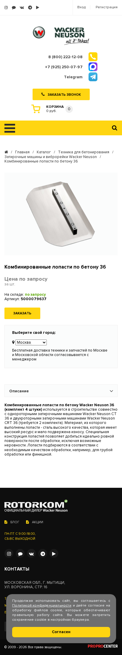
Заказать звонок (64, 94)
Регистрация (107, 7)
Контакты (16, 569)
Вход (81, 7)
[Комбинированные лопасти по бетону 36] (61, 214)
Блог (14, 522)
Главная (22, 152)
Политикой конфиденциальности (41, 605)
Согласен (61, 632)
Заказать (22, 313)
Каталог (44, 152)
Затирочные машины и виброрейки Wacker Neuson (50, 157)
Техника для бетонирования (83, 152)
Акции (37, 522)
